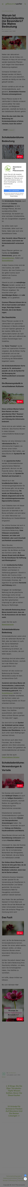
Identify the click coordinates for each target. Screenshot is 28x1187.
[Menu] (2, 4)
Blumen (11, 11)
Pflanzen (7, 11)
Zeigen (11, 130)
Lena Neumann (7, 29)
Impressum (21, 1180)
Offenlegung (13, 1180)
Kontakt (5, 1180)
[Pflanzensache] (13, 4)
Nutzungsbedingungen (13, 1176)
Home (3, 11)
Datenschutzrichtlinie (10, 1178)
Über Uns (21, 1178)
